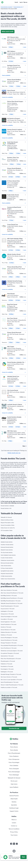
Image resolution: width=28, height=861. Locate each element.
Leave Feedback (14, 787)
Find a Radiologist (14, 774)
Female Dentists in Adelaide (7, 505)
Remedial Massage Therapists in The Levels (11, 674)
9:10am (11, 86)
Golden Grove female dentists (8, 578)
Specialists (14, 805)
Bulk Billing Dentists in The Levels (9, 595)
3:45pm (11, 47)
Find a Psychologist (14, 762)
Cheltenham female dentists (7, 560)
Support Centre (14, 811)
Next (24, 446)
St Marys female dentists (7, 568)
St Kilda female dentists (6, 576)
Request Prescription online (7, 522)
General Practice (14, 795)
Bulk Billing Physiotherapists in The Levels (10, 600)
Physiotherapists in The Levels (8, 661)
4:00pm (11, 400)
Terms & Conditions (14, 829)
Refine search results (7, 31)
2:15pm (18, 328)
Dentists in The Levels (6, 627)
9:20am (18, 86)
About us (14, 819)
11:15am (11, 250)
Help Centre (14, 784)
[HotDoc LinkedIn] (14, 844)
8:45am (18, 358)
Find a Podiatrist (14, 756)
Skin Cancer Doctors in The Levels (9, 677)
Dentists (14, 802)
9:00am (11, 153)
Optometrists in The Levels (7, 656)
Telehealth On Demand (6, 517)
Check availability (6, 75)
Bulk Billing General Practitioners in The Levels (12, 598)
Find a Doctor (14, 747)
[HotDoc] (2, 2)
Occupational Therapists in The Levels (10, 653)
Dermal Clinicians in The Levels (8, 629)
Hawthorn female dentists (7, 544)
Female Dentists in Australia (6, 6)
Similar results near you (14, 453)
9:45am (19, 164)
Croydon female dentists (7, 557)
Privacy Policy (14, 832)
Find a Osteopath (14, 768)
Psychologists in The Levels (7, 669)
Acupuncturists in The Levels (7, 608)
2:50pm (18, 276)
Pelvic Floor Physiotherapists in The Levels (11, 658)
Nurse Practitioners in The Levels (8, 648)
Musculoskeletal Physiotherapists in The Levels (12, 645)
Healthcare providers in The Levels (9, 687)
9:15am (11, 220)
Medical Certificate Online (7, 520)
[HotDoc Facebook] (11, 844)
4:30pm (10, 441)
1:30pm (11, 114)
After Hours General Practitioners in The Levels (12, 593)
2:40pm (11, 276)
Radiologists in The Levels (7, 671)
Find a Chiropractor (14, 759)
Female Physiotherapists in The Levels (10, 606)
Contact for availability (7, 97)
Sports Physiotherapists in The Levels (9, 682)
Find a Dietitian (14, 765)
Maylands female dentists (7, 573)
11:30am (18, 250)
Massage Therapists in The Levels (8, 642)
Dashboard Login (14, 808)
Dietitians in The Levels (6, 635)
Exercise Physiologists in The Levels (9, 637)
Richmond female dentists (7, 563)
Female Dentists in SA (18, 6)
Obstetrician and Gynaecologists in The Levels (12, 650)
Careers (14, 822)
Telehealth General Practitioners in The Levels (11, 603)
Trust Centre (14, 835)
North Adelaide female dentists (8, 555)
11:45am (11, 61)
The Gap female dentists (6, 552)
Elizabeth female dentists (7, 549)
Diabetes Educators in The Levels (8, 632)
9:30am (18, 153)
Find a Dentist (14, 750)
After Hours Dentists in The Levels (9, 590)
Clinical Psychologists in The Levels (9, 616)
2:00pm (11, 190)
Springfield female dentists (7, 571)
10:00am (11, 314)
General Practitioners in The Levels (9, 640)
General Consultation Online (7, 525)
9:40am (18, 342)
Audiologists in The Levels (7, 611)
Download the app (14, 728)
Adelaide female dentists (6, 542)
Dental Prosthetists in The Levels (8, 624)
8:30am (11, 358)
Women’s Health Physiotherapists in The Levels (12, 684)
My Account (14, 781)
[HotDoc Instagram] (16, 844)
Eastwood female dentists (7, 547)
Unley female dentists (6, 565)
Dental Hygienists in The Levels (8, 621)
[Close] (1, 857)
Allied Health (14, 798)
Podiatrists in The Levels (6, 663)
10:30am (11, 300)
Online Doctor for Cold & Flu (8, 527)
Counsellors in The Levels (7, 619)
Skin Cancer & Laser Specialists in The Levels (11, 679)
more (24, 47)
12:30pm (18, 176)
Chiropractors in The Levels (7, 614)
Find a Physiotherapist (14, 753)
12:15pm (11, 176)
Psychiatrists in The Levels (7, 666)
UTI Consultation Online (6, 530)
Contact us (14, 825)
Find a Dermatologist (14, 771)
